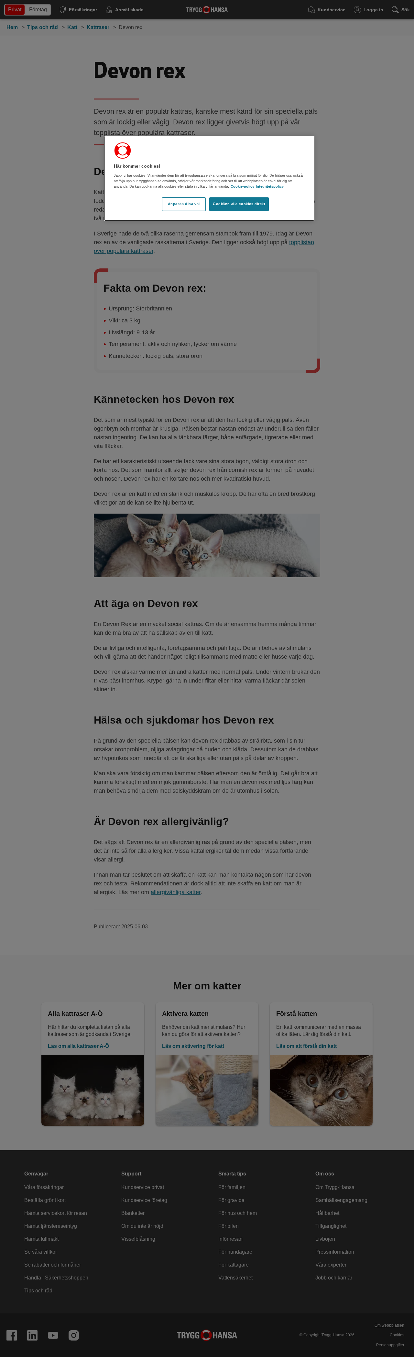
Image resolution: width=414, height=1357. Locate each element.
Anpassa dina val (184, 204)
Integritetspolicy (270, 186)
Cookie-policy (242, 186)
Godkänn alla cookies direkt (239, 204)
